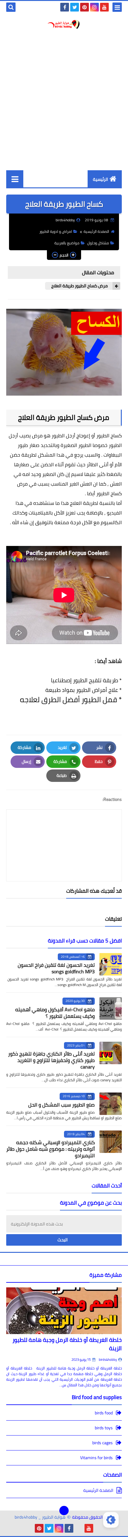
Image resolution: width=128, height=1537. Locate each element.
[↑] (64, 1510)
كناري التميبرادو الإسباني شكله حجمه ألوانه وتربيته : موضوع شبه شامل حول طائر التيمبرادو (50, 1149)
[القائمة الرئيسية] (14, 178)
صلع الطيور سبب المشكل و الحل (61, 1104)
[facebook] (64, 7)
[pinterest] (84, 7)
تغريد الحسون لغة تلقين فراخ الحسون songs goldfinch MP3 (56, 968)
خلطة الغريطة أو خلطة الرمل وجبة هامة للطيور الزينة (67, 1344)
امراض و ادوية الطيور (55, 231)
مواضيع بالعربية (67, 243)
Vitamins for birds (96, 1458)
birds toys (104, 1428)
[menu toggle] (117, 7)
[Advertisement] (64, 100)
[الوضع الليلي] (111, 1520)
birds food (104, 1413)
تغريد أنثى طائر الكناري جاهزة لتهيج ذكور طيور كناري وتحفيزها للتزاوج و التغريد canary (51, 1060)
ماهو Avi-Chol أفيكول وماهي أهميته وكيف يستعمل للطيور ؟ (55, 1013)
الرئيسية (100, 179)
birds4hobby (108, 1359)
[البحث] (11, 7)
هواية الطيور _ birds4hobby (40, 1517)
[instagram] (94, 7)
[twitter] (74, 7)
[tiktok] (79, 1528)
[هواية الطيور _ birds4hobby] (64, 25)
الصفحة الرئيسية (96, 231)
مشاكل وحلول (98, 243)
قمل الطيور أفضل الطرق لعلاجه (67, 700)
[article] (64, 830)
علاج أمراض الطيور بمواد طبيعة (81, 690)
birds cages (102, 1443)
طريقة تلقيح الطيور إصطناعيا (84, 680)
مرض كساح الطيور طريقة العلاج (79, 286)
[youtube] (104, 7)
